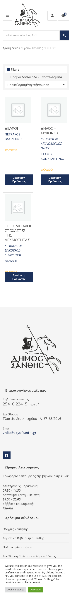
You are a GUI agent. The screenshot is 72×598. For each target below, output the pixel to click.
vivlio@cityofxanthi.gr (19, 432)
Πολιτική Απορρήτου (17, 547)
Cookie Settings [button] (15, 589)
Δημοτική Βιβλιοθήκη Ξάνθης (23, 538)
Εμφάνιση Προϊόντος (18, 179)
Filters (15, 69)
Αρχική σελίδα (11, 48)
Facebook (7, 455)
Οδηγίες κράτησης (15, 529)
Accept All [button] (35, 589)
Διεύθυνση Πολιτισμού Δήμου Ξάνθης (29, 556)
